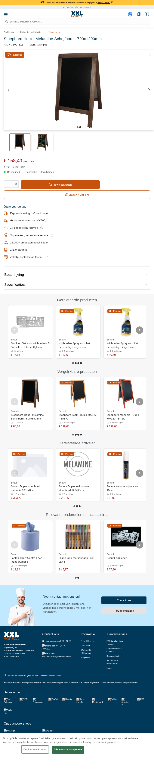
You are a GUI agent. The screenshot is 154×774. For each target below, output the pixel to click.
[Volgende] (149, 90)
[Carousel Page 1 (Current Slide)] (73, 363)
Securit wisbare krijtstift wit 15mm (122, 488)
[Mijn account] (130, 14)
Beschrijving (14, 275)
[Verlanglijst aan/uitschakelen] (149, 55)
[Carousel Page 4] (81, 363)
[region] (77, 753)
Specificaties (14, 285)
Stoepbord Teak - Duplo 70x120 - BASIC (78, 416)
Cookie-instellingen (34, 749)
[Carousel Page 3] (78, 363)
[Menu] (6, 14)
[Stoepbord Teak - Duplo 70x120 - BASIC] (78, 393)
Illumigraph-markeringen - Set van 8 (76, 559)
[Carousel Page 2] (76, 363)
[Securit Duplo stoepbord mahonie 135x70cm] (30, 465)
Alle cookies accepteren (68, 749)
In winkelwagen (62, 184)
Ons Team (85, 645)
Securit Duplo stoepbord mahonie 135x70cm (25, 488)
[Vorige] (8, 90)
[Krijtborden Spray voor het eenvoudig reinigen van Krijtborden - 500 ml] (126, 322)
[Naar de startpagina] (77, 14)
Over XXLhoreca (88, 641)
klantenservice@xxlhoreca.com (56, 656)
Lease (109, 668)
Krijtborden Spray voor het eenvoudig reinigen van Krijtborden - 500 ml (122, 345)
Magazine (85, 657)
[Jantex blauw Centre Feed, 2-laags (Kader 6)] (30, 537)
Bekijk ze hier (103, 2)
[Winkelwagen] (147, 14)
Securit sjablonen (117, 557)
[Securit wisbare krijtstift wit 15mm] (126, 465)
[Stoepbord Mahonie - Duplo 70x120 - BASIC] (126, 393)
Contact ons (124, 600)
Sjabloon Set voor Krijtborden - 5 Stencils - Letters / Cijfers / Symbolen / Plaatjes (30, 345)
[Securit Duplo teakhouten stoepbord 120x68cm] (78, 465)
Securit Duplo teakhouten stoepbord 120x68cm (74, 488)
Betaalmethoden (113, 656)
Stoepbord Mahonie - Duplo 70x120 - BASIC (123, 416)
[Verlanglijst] (139, 14)
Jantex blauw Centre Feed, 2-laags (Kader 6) (28, 559)
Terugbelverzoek (124, 610)
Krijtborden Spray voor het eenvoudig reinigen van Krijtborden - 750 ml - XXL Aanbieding (74, 345)
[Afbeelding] (78, 127)
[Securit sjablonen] (126, 537)
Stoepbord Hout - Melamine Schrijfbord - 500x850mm (27, 416)
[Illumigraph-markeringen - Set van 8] (78, 537)
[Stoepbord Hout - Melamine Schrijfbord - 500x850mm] (30, 393)
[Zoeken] (6, 21)
